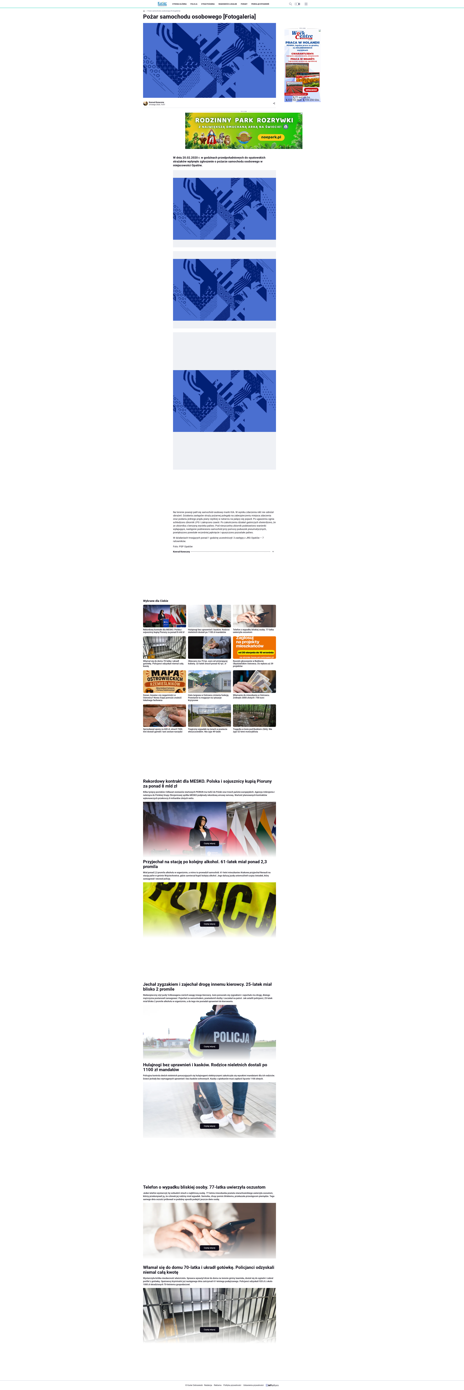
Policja (193, 4)
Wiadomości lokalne (227, 4)
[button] (297, 4)
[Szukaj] (290, 4)
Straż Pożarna (208, 4)
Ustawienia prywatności (253, 1385)
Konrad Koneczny (156, 102)
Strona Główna (179, 4)
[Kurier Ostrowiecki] (164, 4)
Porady (244, 4)
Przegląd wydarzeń (260, 4)
